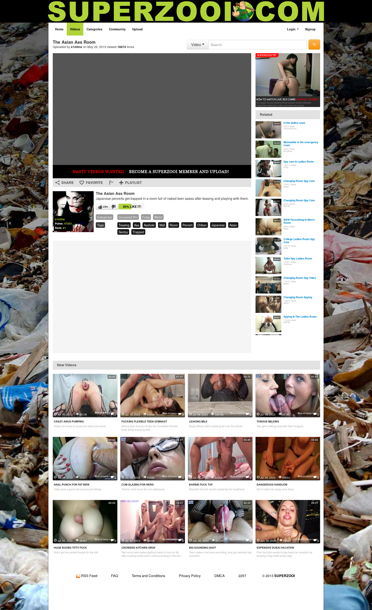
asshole (149, 225)
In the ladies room (294, 123)
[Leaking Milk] (220, 395)
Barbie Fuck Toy (201, 484)
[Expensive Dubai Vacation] (288, 521)
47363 (68, 223)
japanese (218, 225)
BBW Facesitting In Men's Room (299, 221)
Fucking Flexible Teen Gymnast (144, 421)
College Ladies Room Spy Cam (299, 240)
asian (233, 225)
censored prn (128, 217)
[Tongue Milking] (288, 395)
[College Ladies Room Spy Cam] (268, 246)
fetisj (146, 217)
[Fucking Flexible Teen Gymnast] (152, 395)
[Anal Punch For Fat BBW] (85, 458)
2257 (242, 575)
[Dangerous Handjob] (288, 458)
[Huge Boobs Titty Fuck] (85, 521)
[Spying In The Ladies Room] (268, 323)
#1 (64, 228)
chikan (202, 225)
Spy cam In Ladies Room (299, 161)
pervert (187, 225)
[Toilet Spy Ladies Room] (268, 265)
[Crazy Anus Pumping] (85, 395)
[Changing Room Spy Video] (268, 284)
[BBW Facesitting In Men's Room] (268, 226)
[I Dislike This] (114, 207)
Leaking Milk (198, 421)
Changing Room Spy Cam (299, 181)
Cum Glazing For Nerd (137, 484)
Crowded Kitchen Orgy (138, 547)
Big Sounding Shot (202, 547)
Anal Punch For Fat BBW (71, 484)
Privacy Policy (190, 575)
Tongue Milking (268, 421)
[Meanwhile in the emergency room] (268, 149)
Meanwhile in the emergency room (301, 143)
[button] (111, 182)
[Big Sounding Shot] (220, 521)
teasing (124, 225)
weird (158, 217)
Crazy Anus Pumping (69, 421)
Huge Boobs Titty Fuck (70, 547)
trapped (138, 232)
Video (196, 44)
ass (136, 225)
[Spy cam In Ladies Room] (268, 168)
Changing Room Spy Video (300, 278)
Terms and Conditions (148, 575)
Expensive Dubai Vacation (275, 547)
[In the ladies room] (268, 129)
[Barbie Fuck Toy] (220, 458)
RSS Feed (88, 575)
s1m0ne (76, 47)
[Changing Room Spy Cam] (268, 188)
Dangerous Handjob (272, 484)
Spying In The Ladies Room (300, 316)
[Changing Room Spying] (268, 304)
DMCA (219, 575)
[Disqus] (152, 296)
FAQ (114, 575)
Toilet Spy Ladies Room (298, 258)
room (174, 225)
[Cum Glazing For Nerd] (152, 458)
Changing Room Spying (298, 297)
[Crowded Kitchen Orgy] (152, 521)
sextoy (123, 232)
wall (162, 225)
